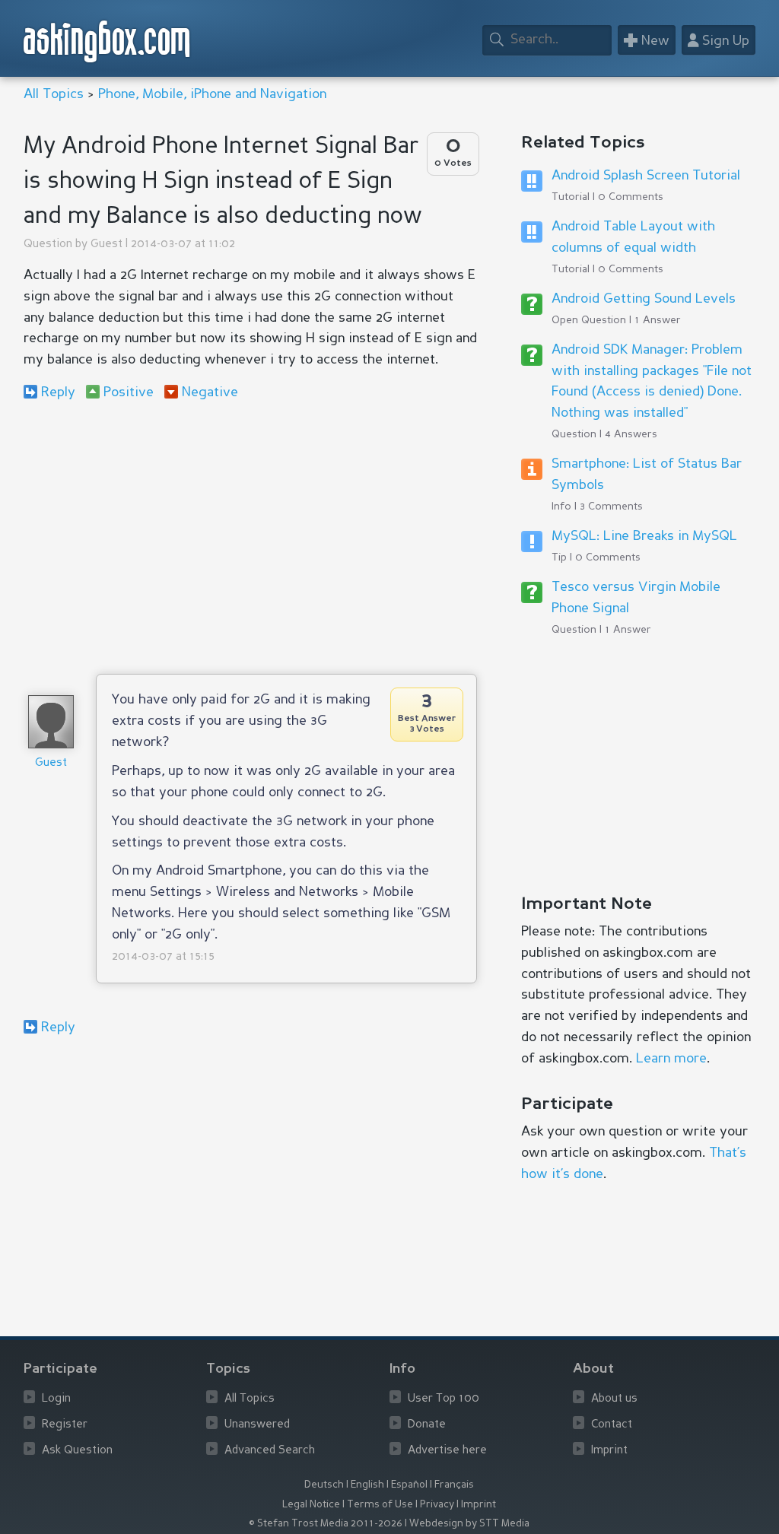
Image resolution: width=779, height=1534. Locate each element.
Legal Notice (311, 1505)
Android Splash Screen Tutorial (646, 176)
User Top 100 (443, 1399)
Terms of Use (380, 1505)
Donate (427, 1425)
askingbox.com (108, 41)
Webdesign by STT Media (469, 1524)
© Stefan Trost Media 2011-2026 (325, 1524)
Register (64, 1425)
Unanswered (257, 1425)
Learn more (671, 1059)
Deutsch (324, 1485)
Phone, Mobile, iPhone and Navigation (212, 94)
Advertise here (447, 1450)
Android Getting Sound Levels (644, 299)
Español (409, 1485)
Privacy (437, 1505)
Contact (611, 1425)
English (367, 1485)
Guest (106, 244)
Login (56, 1399)
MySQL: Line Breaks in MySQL (644, 536)
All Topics (54, 94)
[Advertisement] (251, 536)
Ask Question (77, 1450)
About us (614, 1399)
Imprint (609, 1450)
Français (454, 1485)
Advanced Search (269, 1450)
